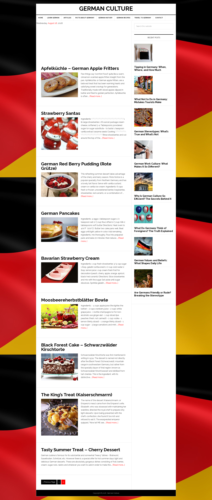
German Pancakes (60, 213)
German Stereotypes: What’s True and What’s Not (151, 133)
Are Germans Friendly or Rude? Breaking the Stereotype (152, 294)
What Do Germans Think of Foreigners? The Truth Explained (153, 230)
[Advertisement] (84, 43)
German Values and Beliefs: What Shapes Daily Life (150, 262)
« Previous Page (49, 482)
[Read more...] (95, 96)
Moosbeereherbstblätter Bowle (74, 299)
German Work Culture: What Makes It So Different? (151, 165)
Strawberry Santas (60, 113)
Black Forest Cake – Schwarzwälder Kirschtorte (79, 347)
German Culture (106, 8)
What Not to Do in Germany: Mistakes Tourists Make (151, 101)
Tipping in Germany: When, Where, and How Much (150, 68)
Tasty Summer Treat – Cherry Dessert (80, 449)
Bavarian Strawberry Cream (70, 258)
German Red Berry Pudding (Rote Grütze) (76, 166)
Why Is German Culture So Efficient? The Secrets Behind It (152, 197)
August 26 (52, 23)
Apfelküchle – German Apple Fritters (80, 68)
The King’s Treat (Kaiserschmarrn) (76, 394)
